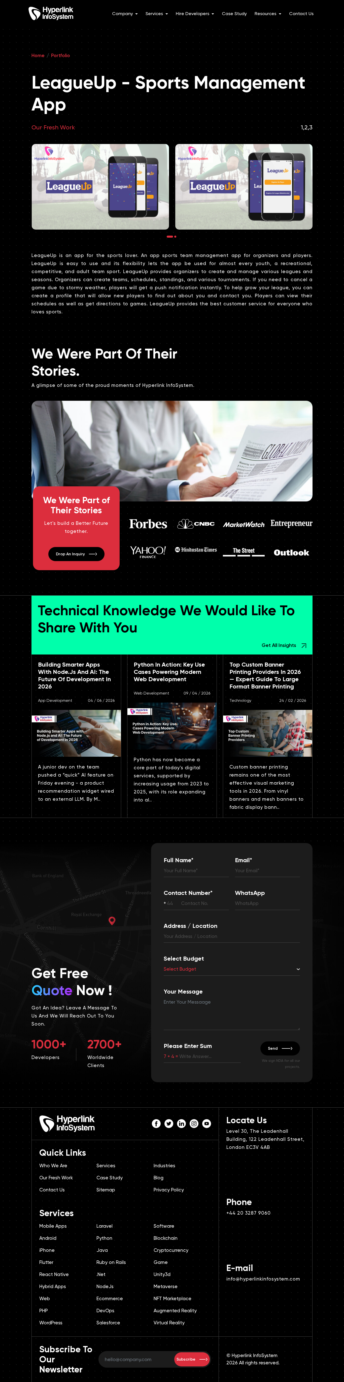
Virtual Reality (169, 1323)
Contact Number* (188, 892)
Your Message (183, 991)
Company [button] (123, 13)
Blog (158, 1178)
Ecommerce (109, 1298)
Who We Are (53, 1166)
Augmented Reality (175, 1311)
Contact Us (301, 13)
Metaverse (166, 1286)
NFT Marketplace (172, 1298)
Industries (164, 1166)
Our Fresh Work (53, 127)
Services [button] (155, 13)
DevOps (105, 1311)
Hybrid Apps (52, 1286)
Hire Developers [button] (193, 13)
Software (164, 1226)
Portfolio (60, 55)
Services (105, 1166)
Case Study (234, 13)
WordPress (50, 1323)
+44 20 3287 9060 (248, 1213)
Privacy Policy (169, 1190)
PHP (43, 1311)
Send (273, 1048)
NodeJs (105, 1286)
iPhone (47, 1250)
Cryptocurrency (171, 1250)
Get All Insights (279, 645)
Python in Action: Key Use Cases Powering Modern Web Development (169, 672)
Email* (243, 860)
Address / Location (190, 925)
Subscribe (186, 1359)
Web (44, 1298)
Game (161, 1262)
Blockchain (166, 1238)
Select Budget (184, 958)
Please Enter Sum (188, 1045)
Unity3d (162, 1274)
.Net (101, 1274)
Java (102, 1250)
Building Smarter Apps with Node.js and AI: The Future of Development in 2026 (74, 675)
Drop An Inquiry (70, 554)
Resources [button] (266, 13)
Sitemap (105, 1190)
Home (38, 55)
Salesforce (108, 1323)
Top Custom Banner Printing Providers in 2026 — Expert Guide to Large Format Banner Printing (265, 675)
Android (47, 1238)
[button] (170, 237)
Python (104, 1238)
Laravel (104, 1226)
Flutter (46, 1262)
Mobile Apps (53, 1226)
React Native (54, 1274)
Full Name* (178, 860)
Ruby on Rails (111, 1262)
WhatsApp (250, 892)
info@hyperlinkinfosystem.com (263, 1279)
